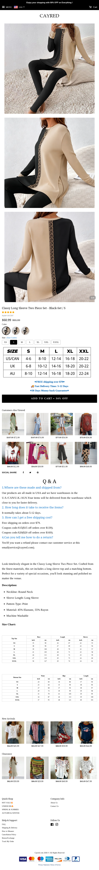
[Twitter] (30, 472)
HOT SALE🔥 (7, 803)
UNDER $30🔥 (8, 806)
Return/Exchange (8, 838)
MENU (8, 7)
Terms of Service (55, 865)
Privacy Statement (43, 865)
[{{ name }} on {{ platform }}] (52, 825)
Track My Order (8, 841)
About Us (54, 803)
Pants (25, 328)
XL (38, 342)
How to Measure (8, 831)
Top (15, 328)
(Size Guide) (11, 338)
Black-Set (6, 329)
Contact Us (55, 806)
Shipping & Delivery (9, 828)
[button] (8, 312)
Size (9, 338)
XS (5, 342)
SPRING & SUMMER (10, 810)
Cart (95, 7)
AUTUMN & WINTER (10, 813)
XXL (46, 342)
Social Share (9, 472)
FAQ (3, 824)
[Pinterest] (38, 472)
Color (4, 324)
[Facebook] (23, 472)
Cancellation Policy (9, 835)
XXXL (56, 342)
